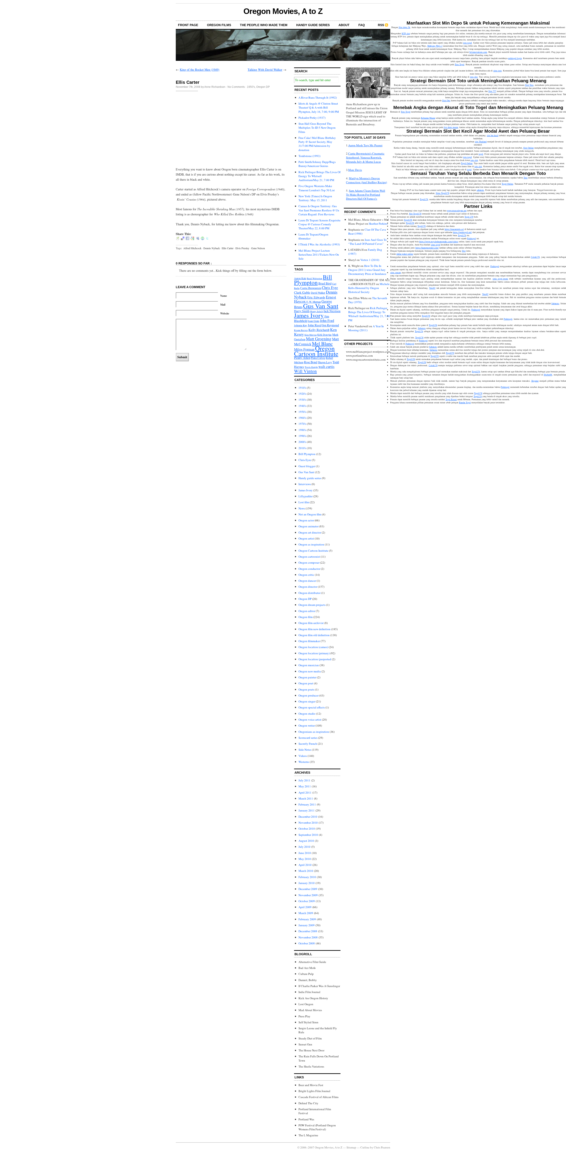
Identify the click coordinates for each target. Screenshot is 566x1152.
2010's (302, 448)
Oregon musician (308, 665)
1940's (302, 406)
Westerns (303, 762)
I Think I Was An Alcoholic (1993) (319, 244)
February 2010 (307, 877)
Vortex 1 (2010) (369, 260)
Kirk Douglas (324, 334)
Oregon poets (306, 689)
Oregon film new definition (314, 629)
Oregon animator (308, 526)
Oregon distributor (309, 593)
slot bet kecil (492, 135)
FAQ (361, 25)
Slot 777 (492, 91)
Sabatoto (555, 303)
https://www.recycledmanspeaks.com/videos (438, 241)
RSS (381, 25)
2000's (302, 442)
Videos (302, 756)
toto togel (467, 42)
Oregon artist (306, 538)
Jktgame (535, 380)
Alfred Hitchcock (192, 248)
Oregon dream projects (311, 605)
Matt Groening (318, 338)
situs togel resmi (500, 278)
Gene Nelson (258, 248)
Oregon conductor (309, 569)
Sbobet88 (548, 374)
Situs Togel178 (442, 193)
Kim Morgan (310, 334)
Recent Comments (360, 212)
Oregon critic (306, 575)
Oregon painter (307, 677)
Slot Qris (446, 100)
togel (481, 153)
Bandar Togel (465, 402)
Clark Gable (302, 292)
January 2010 (306, 883)
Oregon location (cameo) (313, 647)
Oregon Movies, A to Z (282, 11)
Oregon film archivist (311, 623)
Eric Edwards (316, 297)
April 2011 (305, 792)
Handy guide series (309, 478)
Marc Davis (355, 170)
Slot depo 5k (404, 27)
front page (188, 25)
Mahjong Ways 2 (434, 45)
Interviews (304, 484)
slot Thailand (481, 141)
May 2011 (304, 786)
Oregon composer (308, 563)
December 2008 (307, 931)
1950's (251, 86)
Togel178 (424, 199)
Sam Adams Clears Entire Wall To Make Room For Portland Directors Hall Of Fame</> (365, 195)
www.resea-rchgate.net (457, 210)
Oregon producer (308, 695)
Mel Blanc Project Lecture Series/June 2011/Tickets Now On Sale (318, 254)
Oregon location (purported (314, 659)
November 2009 (308, 895)
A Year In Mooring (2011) (366, 328)
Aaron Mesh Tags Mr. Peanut (365, 145)
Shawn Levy (325, 362)
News (301, 508)
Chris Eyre (330, 287)
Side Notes (304, 750)
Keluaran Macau (428, 117)
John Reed (314, 325)
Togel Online (466, 163)
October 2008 (306, 943)
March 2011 (305, 798)
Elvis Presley (242, 248)
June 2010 (304, 853)
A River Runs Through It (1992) (317, 98)
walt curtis (326, 366)
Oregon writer (306, 725)
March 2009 (305, 913)
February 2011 (307, 804)
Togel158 (408, 219)
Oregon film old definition (314, 635)
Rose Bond (310, 362)
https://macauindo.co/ (454, 229)
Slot (464, 250)
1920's (302, 394)
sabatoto (480, 189)
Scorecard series (307, 738)
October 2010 (306, 829)
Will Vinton (305, 371)
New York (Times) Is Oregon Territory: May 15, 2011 (315, 198)
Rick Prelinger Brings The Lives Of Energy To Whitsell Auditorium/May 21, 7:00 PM (319, 176)
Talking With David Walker (265, 69)
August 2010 (306, 841)
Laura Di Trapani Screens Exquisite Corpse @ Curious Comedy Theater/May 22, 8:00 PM (319, 224)
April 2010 (305, 865)
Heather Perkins (378, 224)
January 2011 (306, 810)
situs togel (435, 244)
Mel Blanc (322, 343)
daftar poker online (404, 253)
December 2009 (307, 889)
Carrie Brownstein (310, 288)
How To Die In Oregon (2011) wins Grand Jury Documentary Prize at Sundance (367, 270)
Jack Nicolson (331, 311)
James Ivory (309, 315)
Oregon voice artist (309, 719)
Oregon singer (306, 701)
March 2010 (305, 871)
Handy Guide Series (313, 25)
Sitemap (351, 1147)
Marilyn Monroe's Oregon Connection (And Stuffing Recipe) (366, 180)
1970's (302, 424)
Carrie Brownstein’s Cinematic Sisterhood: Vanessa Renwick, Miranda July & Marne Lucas (365, 157)
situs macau (395, 272)
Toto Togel (459, 64)
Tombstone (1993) (309, 156)
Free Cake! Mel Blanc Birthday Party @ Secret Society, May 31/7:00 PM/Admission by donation (317, 144)
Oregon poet (305, 683)
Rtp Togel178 (415, 213)
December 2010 (307, 817)
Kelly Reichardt (318, 329)
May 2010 (304, 859)
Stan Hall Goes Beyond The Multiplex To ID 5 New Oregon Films (317, 128)
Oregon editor (306, 611)
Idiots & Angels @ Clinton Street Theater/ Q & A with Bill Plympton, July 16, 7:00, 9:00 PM (318, 107)
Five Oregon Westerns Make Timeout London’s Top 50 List (316, 188)
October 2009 (306, 901)
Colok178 (535, 256)
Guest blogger (306, 466)
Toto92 (432, 287)
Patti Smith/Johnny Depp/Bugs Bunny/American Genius (317, 164)
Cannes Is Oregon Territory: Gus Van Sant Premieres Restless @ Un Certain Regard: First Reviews (318, 210)
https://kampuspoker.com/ (427, 247)
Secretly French (307, 744)
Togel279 (450, 352)
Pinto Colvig (318, 358)
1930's (302, 400)
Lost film (303, 502)
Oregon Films (219, 25)
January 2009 (306, 925)
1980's (302, 430)
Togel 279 (469, 216)
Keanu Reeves (301, 330)
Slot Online (528, 147)
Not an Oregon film (309, 514)
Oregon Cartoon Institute (316, 351)
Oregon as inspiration (311, 544)
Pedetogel (471, 238)
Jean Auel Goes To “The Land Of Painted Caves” (367, 242)
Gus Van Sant (320, 305)
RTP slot (406, 33)
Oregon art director (309, 532)
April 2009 (305, 907)
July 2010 (304, 847)
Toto (526, 177)
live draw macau (451, 127)
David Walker (318, 292)
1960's (302, 418)
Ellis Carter (227, 248)
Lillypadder (305, 496)
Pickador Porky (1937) (311, 118)
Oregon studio (307, 714)
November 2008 (308, 937)
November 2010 (308, 823)
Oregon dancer (307, 581)
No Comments (236, 86)
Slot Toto (529, 84)
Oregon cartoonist (309, 557)
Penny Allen (302, 357)
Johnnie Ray (300, 325)
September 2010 (308, 835)
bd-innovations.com (478, 52)
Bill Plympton (313, 279)
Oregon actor (306, 520)
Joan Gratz (313, 321)
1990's (302, 436)
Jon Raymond (330, 325)
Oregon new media (309, 671)
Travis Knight (311, 367)
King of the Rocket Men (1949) (199, 69)
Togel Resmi (451, 399)
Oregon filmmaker (309, 641)
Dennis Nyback (211, 248)
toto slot (474, 76)
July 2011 (304, 780)
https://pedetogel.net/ (462, 232)
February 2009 (307, 919)
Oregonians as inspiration (313, 732)
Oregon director (307, 587)
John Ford (327, 320)
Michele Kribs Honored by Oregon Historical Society (369, 288)
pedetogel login (515, 58)
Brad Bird (324, 283)
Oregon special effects (311, 707)
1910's (302, 388)
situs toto (497, 70)
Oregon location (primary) (314, 653)
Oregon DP (263, 86)
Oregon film (305, 617)
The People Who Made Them (263, 25)
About (344, 25)
